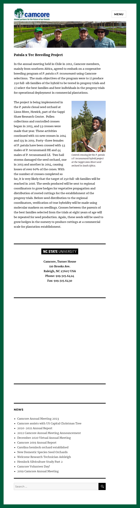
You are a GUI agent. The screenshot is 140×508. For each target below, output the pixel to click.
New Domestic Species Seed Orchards (42, 452)
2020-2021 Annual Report (34, 428)
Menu (119, 14)
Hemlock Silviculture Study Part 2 (40, 461)
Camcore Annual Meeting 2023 (38, 418)
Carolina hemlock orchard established (42, 447)
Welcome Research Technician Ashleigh (44, 457)
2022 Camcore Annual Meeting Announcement (49, 433)
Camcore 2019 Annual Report (37, 442)
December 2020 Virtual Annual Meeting (44, 437)
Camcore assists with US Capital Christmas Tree (49, 423)
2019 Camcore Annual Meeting (38, 471)
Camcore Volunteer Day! (33, 466)
